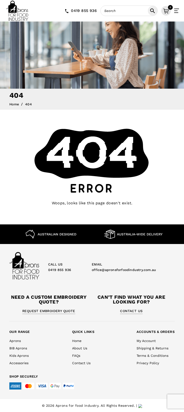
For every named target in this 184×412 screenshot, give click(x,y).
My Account (146, 341)
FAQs (76, 356)
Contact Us (131, 311)
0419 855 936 (84, 10)
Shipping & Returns (152, 348)
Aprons (15, 341)
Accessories (19, 363)
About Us (79, 348)
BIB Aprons (18, 348)
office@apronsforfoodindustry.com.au (124, 270)
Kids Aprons (19, 356)
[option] (50, 234)
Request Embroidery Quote (48, 311)
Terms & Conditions (152, 356)
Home (14, 104)
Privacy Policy (148, 363)
